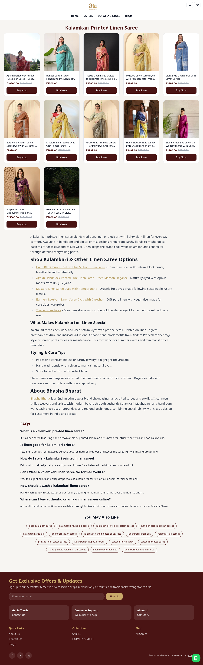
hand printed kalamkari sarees (157, 525)
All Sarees (141, 634)
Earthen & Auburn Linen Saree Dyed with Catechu (69, 299)
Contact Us (15, 639)
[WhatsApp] (196, 658)
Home (75, 16)
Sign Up (114, 596)
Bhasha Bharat (40, 398)
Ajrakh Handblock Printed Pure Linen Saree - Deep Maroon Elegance (82, 278)
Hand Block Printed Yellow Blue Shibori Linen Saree (70, 267)
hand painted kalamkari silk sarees (67, 549)
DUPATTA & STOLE (109, 16)
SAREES (88, 16)
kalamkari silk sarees (169, 533)
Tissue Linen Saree (48, 310)
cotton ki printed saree (153, 541)
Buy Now (21, 90)
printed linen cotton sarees (52, 541)
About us (14, 634)
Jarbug (190, 655)
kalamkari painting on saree (139, 549)
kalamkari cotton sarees (64, 533)
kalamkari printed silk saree (74, 525)
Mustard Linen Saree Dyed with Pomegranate (66, 289)
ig (29, 656)
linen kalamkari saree (40, 525)
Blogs (128, 16)
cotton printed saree (123, 541)
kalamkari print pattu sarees (89, 541)
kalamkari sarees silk (139, 533)
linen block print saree (105, 549)
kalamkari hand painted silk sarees (102, 533)
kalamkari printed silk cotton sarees (115, 525)
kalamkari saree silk (33, 533)
